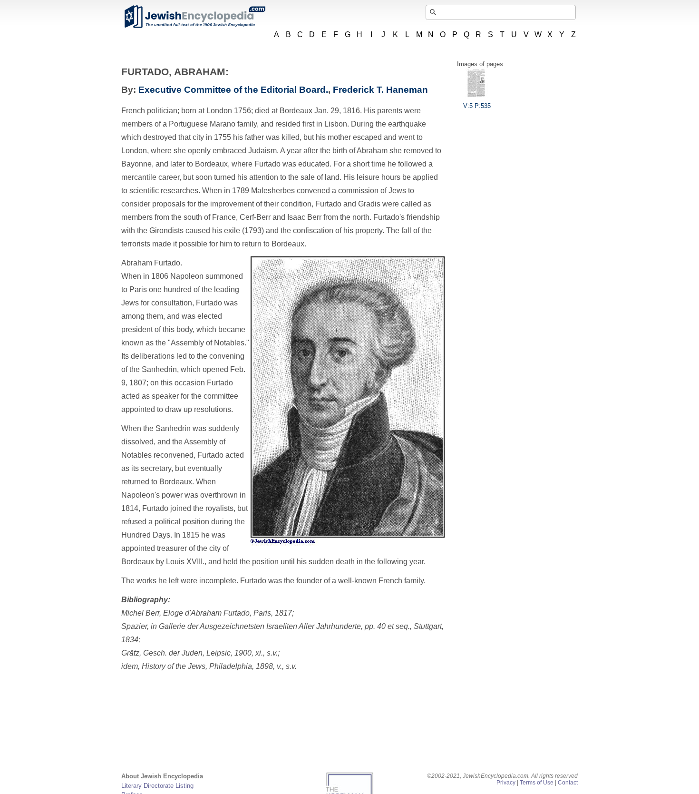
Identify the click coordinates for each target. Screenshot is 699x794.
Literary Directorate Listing (157, 785)
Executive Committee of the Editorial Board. (233, 90)
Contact (568, 782)
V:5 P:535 (477, 105)
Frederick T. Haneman (380, 90)
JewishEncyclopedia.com (194, 17)
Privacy (505, 782)
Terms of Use (536, 782)
